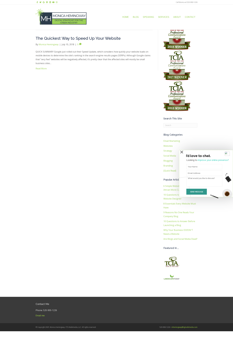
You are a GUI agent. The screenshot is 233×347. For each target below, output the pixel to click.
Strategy (167, 150)
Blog (136, 17)
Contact (190, 17)
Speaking (148, 17)
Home (125, 17)
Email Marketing (171, 140)
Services (163, 17)
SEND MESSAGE (196, 192)
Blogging (168, 160)
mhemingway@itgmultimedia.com (184, 327)
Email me (40, 315)
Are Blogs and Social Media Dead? (180, 238)
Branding (168, 165)
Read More (41, 68)
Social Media (169, 155)
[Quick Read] (169, 170)
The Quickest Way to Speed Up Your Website (78, 38)
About (177, 17)
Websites (168, 145)
